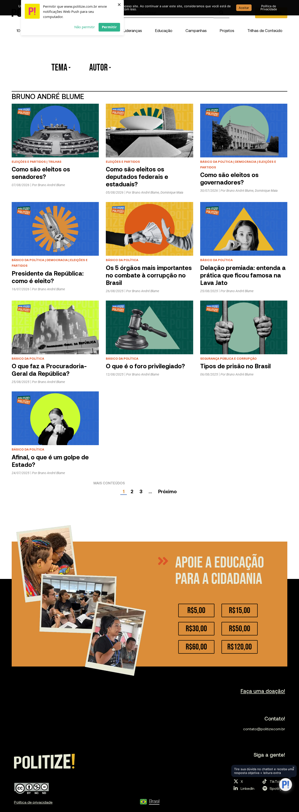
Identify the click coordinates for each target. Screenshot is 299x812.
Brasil (154, 801)
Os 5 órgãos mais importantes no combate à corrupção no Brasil (149, 275)
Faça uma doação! (263, 691)
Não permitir (84, 27)
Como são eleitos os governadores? (229, 178)
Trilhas (54, 161)
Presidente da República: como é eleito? (48, 276)
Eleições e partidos (29, 161)
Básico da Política (216, 161)
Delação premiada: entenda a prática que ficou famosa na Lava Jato (243, 275)
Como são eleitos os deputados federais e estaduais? (137, 176)
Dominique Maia (171, 192)
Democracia (245, 161)
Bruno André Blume (51, 185)
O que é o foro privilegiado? (145, 365)
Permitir (109, 27)
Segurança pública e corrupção (228, 358)
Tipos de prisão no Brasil (235, 365)
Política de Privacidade (268, 7)
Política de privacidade (33, 802)
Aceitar (244, 8)
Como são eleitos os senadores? (41, 172)
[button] (132, 30)
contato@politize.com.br (264, 729)
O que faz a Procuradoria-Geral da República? (49, 369)
